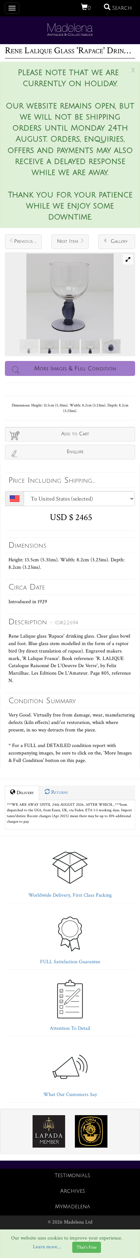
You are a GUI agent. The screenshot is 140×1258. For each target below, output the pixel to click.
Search (121, 8)
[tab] (70, 871)
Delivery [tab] (24, 792)
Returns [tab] (59, 792)
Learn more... (47, 1247)
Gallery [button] (119, 241)
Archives (72, 1191)
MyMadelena (72, 1207)
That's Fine (87, 1247)
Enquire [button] (75, 451)
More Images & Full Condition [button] (75, 368)
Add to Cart (75, 433)
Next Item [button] (67, 241)
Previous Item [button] (28, 241)
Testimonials (72, 1175)
